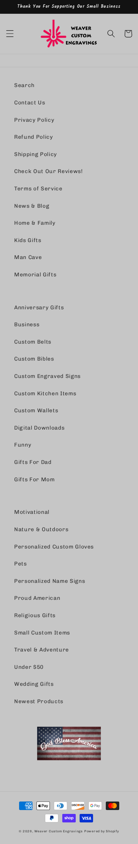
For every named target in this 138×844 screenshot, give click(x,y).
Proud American (37, 598)
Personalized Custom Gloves (54, 547)
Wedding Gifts (34, 684)
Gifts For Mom (34, 479)
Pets (20, 564)
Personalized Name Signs (49, 581)
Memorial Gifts (35, 274)
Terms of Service (38, 188)
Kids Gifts (27, 240)
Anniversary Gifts (39, 307)
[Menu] (9, 33)
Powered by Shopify (101, 831)
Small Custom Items (42, 633)
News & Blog (31, 206)
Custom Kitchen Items (45, 393)
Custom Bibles (34, 359)
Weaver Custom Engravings (58, 831)
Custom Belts (32, 342)
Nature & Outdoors (41, 529)
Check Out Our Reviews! (48, 171)
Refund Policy (33, 137)
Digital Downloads (39, 428)
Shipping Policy (35, 154)
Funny (22, 445)
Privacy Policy (34, 120)
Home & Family (35, 223)
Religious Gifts (35, 615)
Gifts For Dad (33, 462)
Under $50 (29, 667)
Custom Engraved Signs (47, 376)
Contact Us (29, 102)
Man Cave (28, 257)
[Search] (111, 33)
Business (26, 324)
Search (24, 85)
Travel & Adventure (41, 650)
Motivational (32, 512)
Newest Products (38, 701)
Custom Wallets (36, 410)
